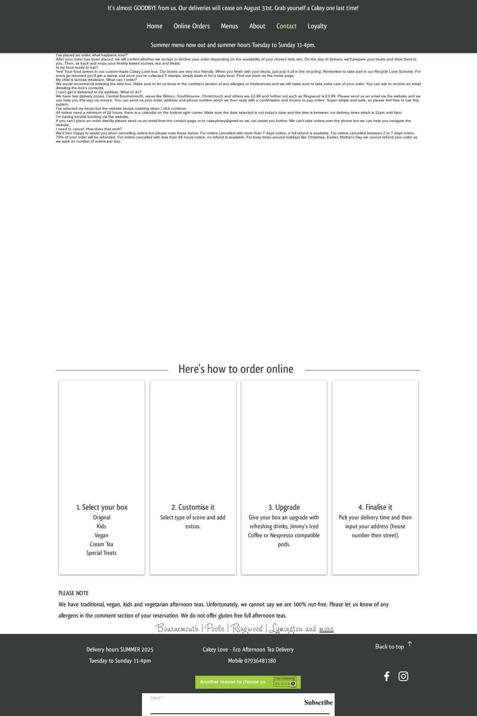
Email (156, 697)
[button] (102, 478)
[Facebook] (386, 676)
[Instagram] (403, 676)
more (326, 628)
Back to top (389, 646)
